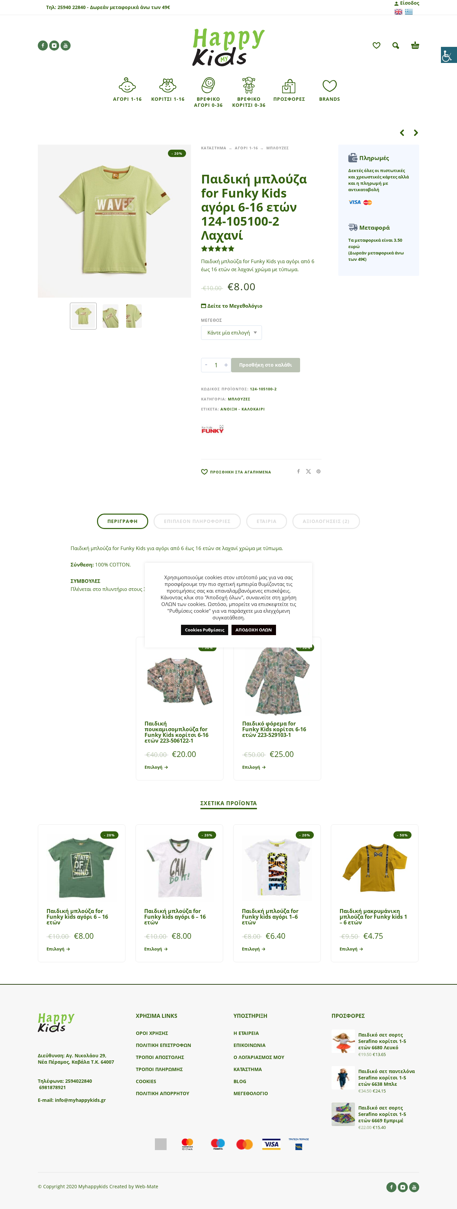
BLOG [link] (240, 1081)
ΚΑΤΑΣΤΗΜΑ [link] (213, 147)
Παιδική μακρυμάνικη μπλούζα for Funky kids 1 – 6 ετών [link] (373, 916)
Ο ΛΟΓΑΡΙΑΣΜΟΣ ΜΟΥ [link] (259, 1057)
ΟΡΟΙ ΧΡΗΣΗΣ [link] (152, 1033)
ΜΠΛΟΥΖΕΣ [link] (277, 147)
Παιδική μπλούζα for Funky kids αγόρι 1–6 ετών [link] (270, 916)
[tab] (122, 523)
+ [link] (226, 365)
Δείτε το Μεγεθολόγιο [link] (234, 305)
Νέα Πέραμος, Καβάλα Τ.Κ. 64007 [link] (76, 1062)
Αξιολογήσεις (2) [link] (326, 521)
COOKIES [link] (146, 1081)
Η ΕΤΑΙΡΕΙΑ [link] (246, 1033)
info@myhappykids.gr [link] (80, 1100)
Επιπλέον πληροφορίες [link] (197, 521)
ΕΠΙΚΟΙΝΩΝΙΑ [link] (250, 1045)
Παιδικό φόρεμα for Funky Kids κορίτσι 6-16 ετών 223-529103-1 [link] (274, 729)
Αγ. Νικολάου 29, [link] (86, 1055)
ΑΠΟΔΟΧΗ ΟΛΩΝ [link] (254, 630)
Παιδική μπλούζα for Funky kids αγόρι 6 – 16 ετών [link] (77, 916)
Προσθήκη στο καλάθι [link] (265, 365)
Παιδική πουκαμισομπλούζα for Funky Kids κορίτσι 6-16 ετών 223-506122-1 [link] (176, 732)
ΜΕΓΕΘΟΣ (211, 320)
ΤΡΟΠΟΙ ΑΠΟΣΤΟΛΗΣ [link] (160, 1057)
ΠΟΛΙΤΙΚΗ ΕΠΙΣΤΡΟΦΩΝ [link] (163, 1045)
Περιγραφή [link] (122, 521)
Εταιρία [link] (267, 521)
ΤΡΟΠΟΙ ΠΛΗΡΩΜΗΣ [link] (159, 1069)
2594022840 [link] (78, 1081)
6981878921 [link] (52, 1087)
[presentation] (50, 221)
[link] (449, 55)
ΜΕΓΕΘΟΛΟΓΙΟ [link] (251, 1093)
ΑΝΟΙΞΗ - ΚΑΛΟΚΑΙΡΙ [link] (242, 408)
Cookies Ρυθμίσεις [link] (204, 630)
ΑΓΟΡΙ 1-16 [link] (246, 147)
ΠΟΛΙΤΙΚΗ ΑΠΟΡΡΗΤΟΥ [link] (162, 1093)
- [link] (206, 365)
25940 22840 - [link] (73, 7)
